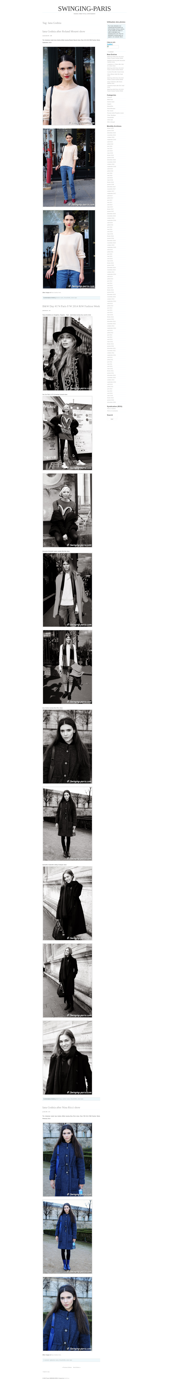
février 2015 (110, 263)
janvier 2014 (110, 292)
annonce (109, 97)
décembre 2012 (111, 321)
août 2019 (110, 142)
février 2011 (110, 371)
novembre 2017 (111, 189)
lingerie (109, 104)
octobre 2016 (110, 218)
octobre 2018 (110, 164)
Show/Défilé (110, 117)
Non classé (110, 110)
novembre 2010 (111, 377)
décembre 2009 (111, 402)
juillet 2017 (110, 198)
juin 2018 (109, 173)
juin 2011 (109, 362)
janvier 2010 (110, 400)
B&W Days (110, 99)
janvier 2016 (110, 238)
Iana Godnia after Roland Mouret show (63, 31)
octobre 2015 (110, 245)
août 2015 (110, 249)
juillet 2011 (110, 359)
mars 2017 (110, 207)
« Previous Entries (67, 1367)
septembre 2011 (111, 355)
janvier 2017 (110, 211)
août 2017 (110, 195)
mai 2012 (109, 337)
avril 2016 (110, 231)
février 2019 (110, 155)
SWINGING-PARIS (84, 8)
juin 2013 (109, 308)
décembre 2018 (111, 159)
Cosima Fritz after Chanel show (115, 72)
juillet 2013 (110, 305)
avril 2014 (110, 285)
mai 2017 (109, 202)
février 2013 (110, 317)
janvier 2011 (110, 373)
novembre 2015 (111, 243)
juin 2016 (109, 227)
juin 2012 (109, 335)
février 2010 (110, 398)
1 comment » (46, 1360)
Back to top (46, 1372)
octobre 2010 (110, 380)
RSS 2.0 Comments (112, 411)
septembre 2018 (111, 166)
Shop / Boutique (111, 115)
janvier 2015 (110, 265)
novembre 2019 (111, 135)
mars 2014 (110, 287)
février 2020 (110, 128)
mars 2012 (110, 341)
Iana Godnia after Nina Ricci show (61, 1107)
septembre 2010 (111, 382)
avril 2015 (110, 258)
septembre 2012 (111, 328)
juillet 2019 (110, 144)
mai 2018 (109, 175)
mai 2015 (109, 256)
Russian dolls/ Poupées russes (115, 113)
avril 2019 (110, 151)
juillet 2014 (110, 278)
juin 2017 (109, 200)
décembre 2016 (111, 213)
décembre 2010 (111, 375)
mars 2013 (110, 314)
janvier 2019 (110, 157)
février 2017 (110, 209)
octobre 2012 (110, 326)
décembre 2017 (111, 186)
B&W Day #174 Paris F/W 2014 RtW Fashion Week (71, 306)
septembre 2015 (111, 247)
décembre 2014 (111, 267)
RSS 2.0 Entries (111, 408)
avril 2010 (110, 393)
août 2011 (110, 357)
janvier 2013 (110, 319)
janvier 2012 (110, 346)
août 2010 (110, 384)
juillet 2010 (110, 386)
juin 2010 (109, 389)
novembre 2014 (111, 270)
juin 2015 (109, 254)
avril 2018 (110, 177)
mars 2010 (110, 395)
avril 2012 (110, 339)
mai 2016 (109, 229)
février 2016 (110, 236)
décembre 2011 (111, 348)
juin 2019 (109, 146)
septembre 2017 (111, 193)
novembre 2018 (111, 162)
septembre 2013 (111, 301)
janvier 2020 (110, 130)
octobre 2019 (110, 137)
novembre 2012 (111, 323)
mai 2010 (109, 391)
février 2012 (110, 344)
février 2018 (110, 182)
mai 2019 (109, 148)
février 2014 (110, 290)
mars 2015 (110, 261)
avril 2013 (110, 312)
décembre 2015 (111, 240)
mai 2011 (109, 364)
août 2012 (110, 330)
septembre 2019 (111, 139)
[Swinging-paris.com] (113, 48)
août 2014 (110, 276)
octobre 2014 (110, 272)
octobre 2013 (110, 299)
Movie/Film (110, 106)
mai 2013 (109, 310)
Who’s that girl (111, 122)
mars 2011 (110, 368)
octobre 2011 (110, 353)
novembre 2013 (111, 296)
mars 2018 (110, 180)
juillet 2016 (110, 225)
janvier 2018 (110, 184)
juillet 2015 (110, 252)
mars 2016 (110, 234)
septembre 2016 (111, 220)
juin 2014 (109, 281)
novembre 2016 (111, 216)
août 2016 (110, 222)
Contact (111, 52)
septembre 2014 (111, 274)
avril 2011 (109, 366)
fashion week (110, 102)
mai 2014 (109, 283)
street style (110, 119)
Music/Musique (111, 108)
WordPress (66, 1378)
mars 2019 (110, 153)
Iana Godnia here (56, 292)
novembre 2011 (111, 350)
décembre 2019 (111, 133)
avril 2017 (110, 204)
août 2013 (110, 303)
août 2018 (110, 168)
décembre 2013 (111, 294)
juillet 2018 (110, 171)
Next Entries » (77, 1367)
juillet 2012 (110, 332)
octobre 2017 (110, 191)
